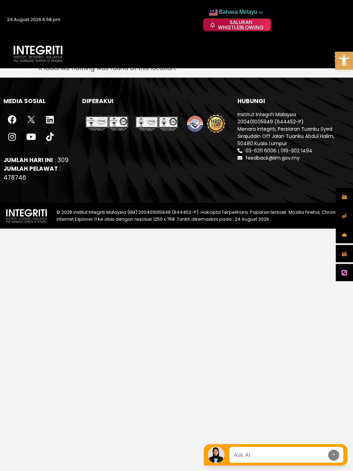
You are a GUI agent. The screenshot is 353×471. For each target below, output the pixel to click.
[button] (344, 61)
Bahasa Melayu (237, 12)
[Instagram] (12, 137)
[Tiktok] (50, 137)
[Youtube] (31, 137)
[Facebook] (12, 119)
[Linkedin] (50, 119)
